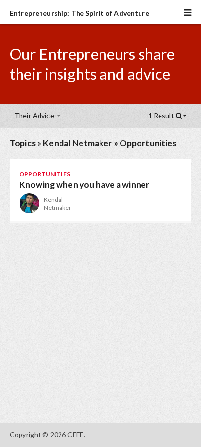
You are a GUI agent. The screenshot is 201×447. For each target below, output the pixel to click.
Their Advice (35, 115)
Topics (23, 143)
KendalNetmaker (57, 203)
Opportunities (148, 143)
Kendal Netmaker (77, 143)
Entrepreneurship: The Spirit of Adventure (79, 13)
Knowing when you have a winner (84, 184)
